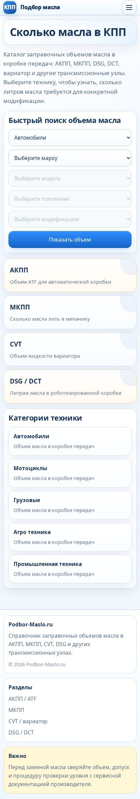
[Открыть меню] (129, 7)
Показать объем (70, 239)
